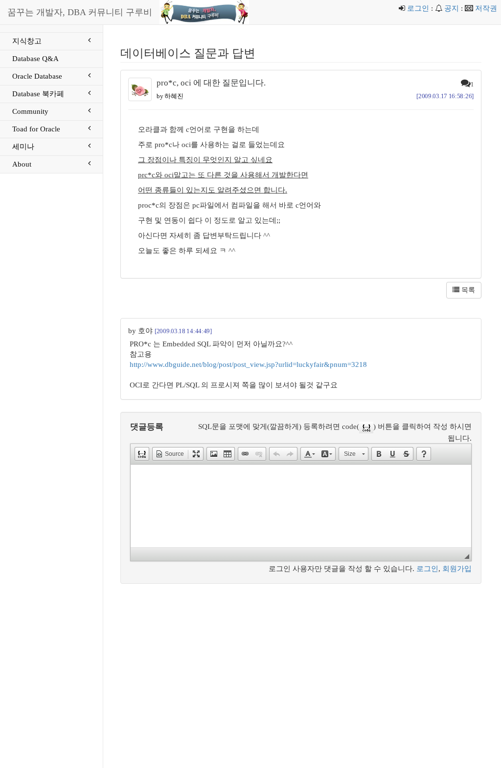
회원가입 (457, 569)
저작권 (486, 8)
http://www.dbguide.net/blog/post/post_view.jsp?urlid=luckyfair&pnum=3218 (248, 364)
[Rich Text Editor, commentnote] (301, 506)
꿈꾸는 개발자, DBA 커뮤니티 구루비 (79, 12)
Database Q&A (35, 59)
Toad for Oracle (36, 129)
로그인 (418, 8)
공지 (451, 8)
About (21, 164)
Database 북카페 (38, 94)
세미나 (23, 146)
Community (30, 111)
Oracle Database (37, 76)
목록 (467, 290)
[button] (142, 454)
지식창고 (27, 41)
